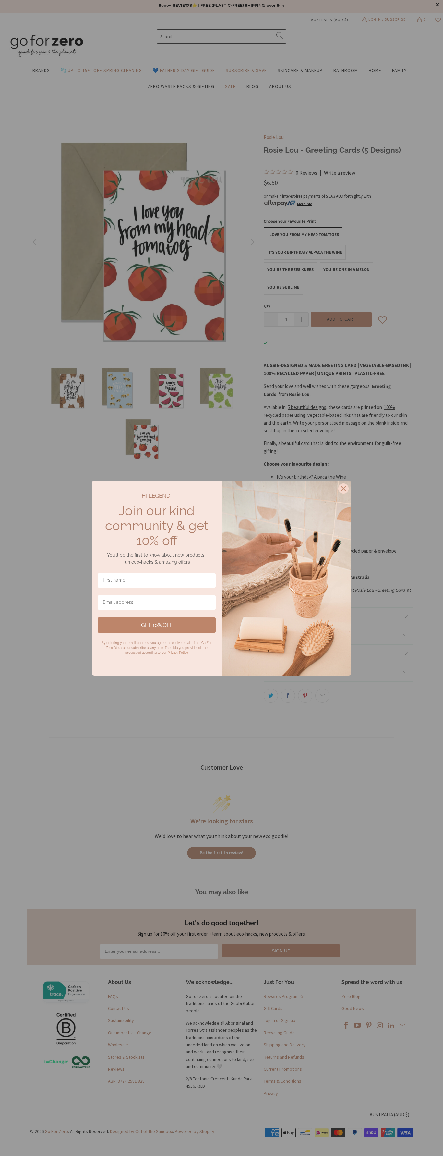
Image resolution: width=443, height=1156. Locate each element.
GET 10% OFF (157, 625)
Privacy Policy (177, 652)
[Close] (343, 488)
